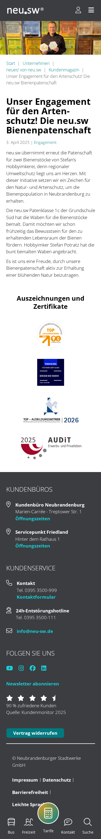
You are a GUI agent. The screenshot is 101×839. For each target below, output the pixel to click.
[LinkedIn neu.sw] (46, 668)
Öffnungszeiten (32, 518)
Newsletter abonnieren (32, 684)
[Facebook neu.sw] (35, 668)
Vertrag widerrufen (35, 733)
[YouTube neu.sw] (12, 668)
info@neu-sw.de (35, 631)
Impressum (25, 780)
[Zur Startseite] (25, 10)
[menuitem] (60, 817)
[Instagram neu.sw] (24, 668)
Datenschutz (57, 780)
